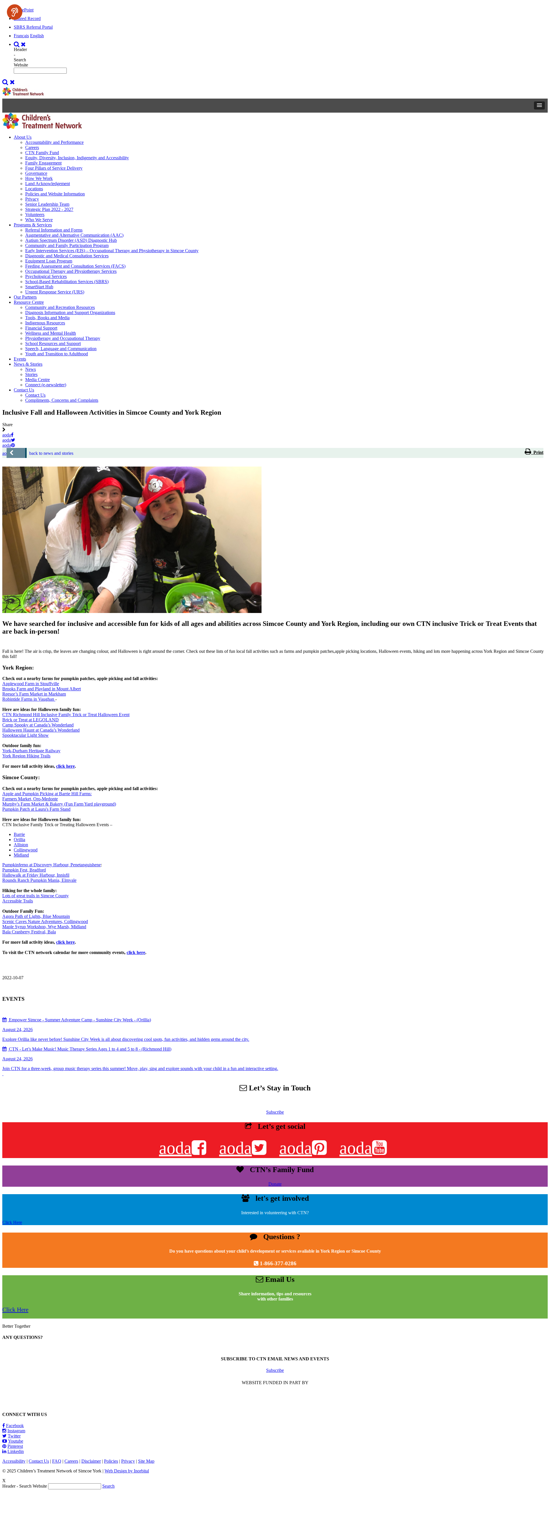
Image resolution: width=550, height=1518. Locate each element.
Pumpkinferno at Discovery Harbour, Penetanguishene (51, 864)
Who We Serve (39, 219)
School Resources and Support (53, 343)
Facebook (15, 1425)
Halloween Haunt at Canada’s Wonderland (41, 730)
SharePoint (24, 9)
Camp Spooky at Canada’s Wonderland (38, 724)
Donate (275, 1184)
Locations (34, 188)
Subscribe (275, 1112)
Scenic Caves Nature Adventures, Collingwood (45, 921)
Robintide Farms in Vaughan (28, 699)
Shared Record (27, 18)
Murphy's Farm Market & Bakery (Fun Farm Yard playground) (59, 804)
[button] (539, 105)
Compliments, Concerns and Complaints (61, 400)
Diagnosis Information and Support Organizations (70, 312)
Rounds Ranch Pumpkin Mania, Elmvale (39, 880)
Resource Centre (29, 302)
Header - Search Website (21, 57)
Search (108, 1486)
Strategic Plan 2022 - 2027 (49, 209)
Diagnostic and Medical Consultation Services (67, 255)
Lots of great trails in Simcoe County (35, 895)
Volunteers (34, 214)
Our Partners (25, 297)
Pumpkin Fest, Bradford (24, 869)
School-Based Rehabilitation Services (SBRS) (67, 281)
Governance (36, 173)
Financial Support (41, 328)
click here (65, 766)
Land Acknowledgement (47, 183)
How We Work (39, 178)
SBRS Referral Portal (33, 27)
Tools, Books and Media (47, 317)
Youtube (15, 1441)
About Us (23, 137)
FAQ (56, 1461)
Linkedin (15, 1451)
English (37, 35)
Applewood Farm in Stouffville (30, 683)
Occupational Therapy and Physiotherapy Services (71, 271)
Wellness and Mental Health (50, 333)
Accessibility (13, 1461)
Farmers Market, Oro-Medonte (30, 798)
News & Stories (28, 364)
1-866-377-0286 (278, 1263)
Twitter (14, 1435)
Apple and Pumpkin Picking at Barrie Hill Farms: (47, 793)
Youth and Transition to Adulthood (56, 353)
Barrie (19, 834)
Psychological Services (46, 276)
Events (20, 359)
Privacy (32, 199)
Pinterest (15, 1446)
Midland (21, 855)
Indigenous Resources (45, 322)
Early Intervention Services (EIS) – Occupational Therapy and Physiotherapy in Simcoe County (112, 250)
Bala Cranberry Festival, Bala (29, 931)
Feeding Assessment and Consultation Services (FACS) (75, 266)
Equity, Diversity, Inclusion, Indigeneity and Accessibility (77, 157)
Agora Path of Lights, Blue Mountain (36, 916)
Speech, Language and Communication (61, 348)
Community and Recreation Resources (60, 307)
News (30, 369)
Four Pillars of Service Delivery (53, 168)
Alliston (21, 844)
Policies (111, 1461)
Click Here (12, 1222)
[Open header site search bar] (20, 44)
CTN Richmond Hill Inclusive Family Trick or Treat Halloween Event (65, 714)
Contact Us (24, 389)
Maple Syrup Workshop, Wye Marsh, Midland (44, 926)
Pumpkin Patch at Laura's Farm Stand (36, 809)
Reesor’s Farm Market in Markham (34, 694)
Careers (32, 147)
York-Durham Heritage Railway (31, 750)
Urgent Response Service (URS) (54, 291)
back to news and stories (51, 453)
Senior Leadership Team (47, 204)
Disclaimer (91, 1461)
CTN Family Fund (42, 152)
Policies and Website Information (55, 193)
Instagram (16, 1430)
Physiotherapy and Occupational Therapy (62, 338)
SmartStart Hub (39, 286)
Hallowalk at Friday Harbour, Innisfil (35, 875)
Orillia (19, 839)
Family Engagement (43, 162)
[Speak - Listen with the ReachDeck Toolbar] (14, 12)
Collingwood (26, 849)
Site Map (146, 1461)
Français (21, 35)
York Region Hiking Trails (26, 755)
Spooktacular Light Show (25, 735)
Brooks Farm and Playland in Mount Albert (41, 688)
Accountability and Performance (54, 142)
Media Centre (37, 379)
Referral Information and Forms (53, 230)
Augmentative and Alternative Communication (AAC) (74, 235)
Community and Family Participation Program (67, 245)
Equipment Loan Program (48, 260)
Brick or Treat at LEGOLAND (30, 719)
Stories (31, 374)
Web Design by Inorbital (127, 1470)
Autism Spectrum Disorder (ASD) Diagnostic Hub (71, 240)
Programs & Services (33, 224)
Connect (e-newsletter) (45, 384)
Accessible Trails (17, 900)
